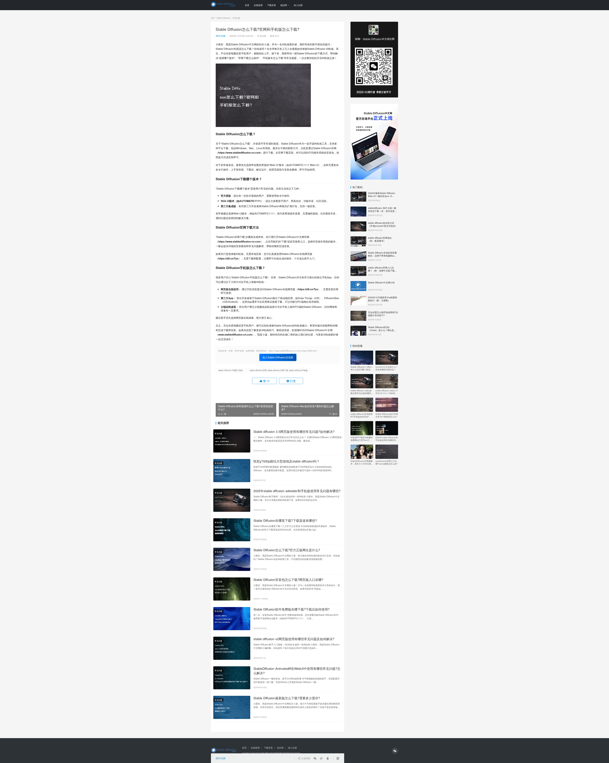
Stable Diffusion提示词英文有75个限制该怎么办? (386, 415)
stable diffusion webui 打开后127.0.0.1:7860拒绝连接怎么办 (386, 391)
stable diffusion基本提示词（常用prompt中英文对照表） (382, 224)
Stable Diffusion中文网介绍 (381, 282)
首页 (247, 5)
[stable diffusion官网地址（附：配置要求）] (358, 238)
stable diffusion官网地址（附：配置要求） (380, 239)
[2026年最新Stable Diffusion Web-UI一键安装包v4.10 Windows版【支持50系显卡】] (358, 193)
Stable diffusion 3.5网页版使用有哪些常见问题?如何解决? (293, 431)
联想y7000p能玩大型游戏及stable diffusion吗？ (286, 461)
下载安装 (271, 5)
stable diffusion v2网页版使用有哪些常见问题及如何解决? (293, 639)
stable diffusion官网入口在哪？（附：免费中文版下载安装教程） (382, 270)
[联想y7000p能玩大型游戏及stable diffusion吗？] (231, 470)
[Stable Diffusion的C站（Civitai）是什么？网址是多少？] (358, 327)
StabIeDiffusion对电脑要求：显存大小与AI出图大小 (361, 462)
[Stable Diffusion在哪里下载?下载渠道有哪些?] (231, 529)
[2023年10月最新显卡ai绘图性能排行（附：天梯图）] (358, 297)
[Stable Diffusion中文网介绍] (358, 282)
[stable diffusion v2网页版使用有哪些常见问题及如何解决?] (231, 648)
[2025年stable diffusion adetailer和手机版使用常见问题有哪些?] (231, 500)
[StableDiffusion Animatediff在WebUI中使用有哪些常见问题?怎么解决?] (231, 677)
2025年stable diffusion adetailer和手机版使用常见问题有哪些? (297, 491)
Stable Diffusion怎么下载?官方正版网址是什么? (286, 550)
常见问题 (261, 35)
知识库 (283, 5)
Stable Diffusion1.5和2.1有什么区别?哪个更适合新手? (361, 368)
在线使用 (258, 5)
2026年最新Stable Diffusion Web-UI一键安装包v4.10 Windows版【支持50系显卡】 (382, 196)
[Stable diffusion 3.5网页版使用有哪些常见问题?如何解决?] (231, 441)
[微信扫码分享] (315, 758)
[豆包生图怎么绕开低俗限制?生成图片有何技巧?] (358, 312)
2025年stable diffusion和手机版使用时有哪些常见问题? (386, 438)
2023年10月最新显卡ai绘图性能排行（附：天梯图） (382, 299)
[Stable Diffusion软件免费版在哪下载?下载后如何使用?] (231, 618)
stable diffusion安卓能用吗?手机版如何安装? (361, 415)
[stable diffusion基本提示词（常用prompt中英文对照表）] (358, 223)
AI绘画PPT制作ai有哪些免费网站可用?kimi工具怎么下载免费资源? (361, 438)
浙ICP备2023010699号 (291, 753)
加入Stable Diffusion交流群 (277, 357)
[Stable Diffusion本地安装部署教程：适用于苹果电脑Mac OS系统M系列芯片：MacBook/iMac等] (358, 253)
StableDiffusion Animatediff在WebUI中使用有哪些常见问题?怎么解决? (296, 670)
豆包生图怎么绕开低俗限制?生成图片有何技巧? (383, 314)
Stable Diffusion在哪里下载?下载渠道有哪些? (285, 520)
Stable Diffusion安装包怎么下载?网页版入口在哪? (288, 579)
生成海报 (305, 758)
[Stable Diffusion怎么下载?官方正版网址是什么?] (231, 559)
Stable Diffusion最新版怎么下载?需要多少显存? (286, 698)
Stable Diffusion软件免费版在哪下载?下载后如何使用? (291, 609)
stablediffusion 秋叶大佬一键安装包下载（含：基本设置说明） (382, 211)
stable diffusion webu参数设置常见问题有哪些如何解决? (361, 391)
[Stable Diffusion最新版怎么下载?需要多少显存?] (231, 707)
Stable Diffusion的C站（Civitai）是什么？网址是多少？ (382, 330)
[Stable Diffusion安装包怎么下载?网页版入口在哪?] (231, 589)
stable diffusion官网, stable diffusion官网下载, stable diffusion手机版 (279, 370)
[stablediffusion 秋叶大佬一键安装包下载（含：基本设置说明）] (358, 208)
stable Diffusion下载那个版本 (230, 370)
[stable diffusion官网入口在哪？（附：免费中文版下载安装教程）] (358, 267)
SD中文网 (220, 35)
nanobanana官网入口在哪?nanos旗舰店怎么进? (386, 462)
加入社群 (298, 5)
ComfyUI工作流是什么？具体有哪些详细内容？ (386, 368)
